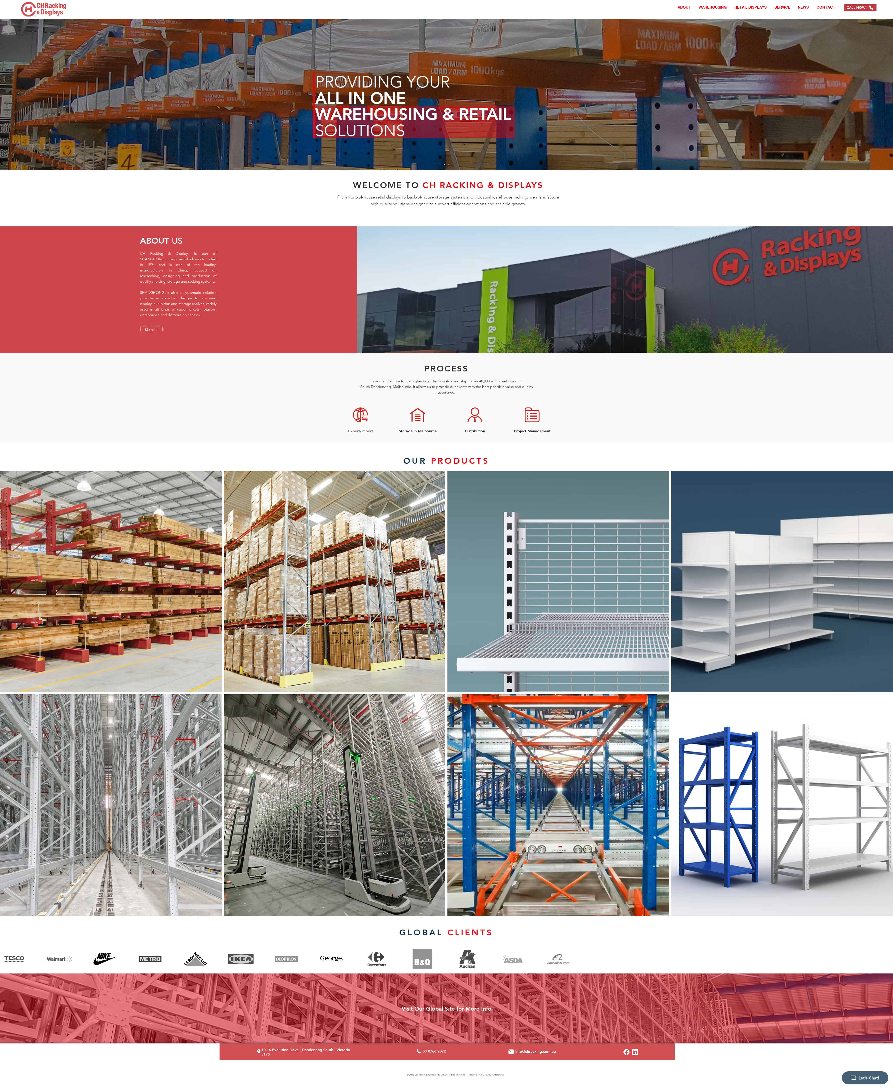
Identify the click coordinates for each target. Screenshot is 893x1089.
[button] (712, 7)
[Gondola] (444, 164)
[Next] (874, 94)
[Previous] (19, 94)
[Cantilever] (448, 164)
